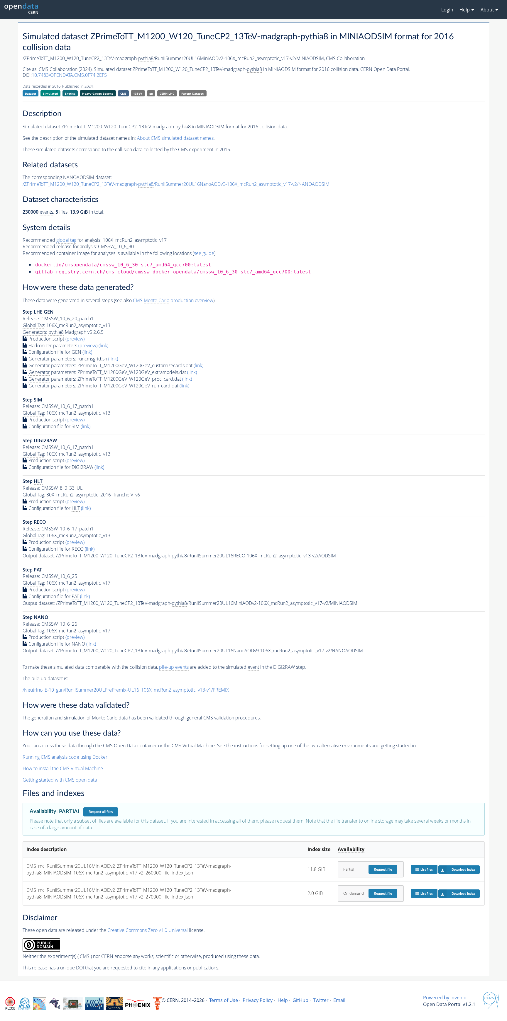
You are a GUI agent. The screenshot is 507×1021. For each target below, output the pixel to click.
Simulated (50, 93)
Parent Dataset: (192, 93)
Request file (383, 869)
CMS (123, 93)
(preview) (74, 339)
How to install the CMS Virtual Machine (63, 768)
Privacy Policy (258, 1000)
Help (283, 1000)
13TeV (137, 93)
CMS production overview (173, 300)
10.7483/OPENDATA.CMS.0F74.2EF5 (69, 75)
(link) (103, 345)
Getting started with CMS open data (60, 780)
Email (339, 1000)
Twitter (321, 1000)
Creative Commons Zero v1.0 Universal (147, 930)
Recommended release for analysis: (60, 246)
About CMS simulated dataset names (175, 138)
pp (151, 93)
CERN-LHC (167, 93)
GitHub (300, 1000)
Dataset (30, 93)
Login (447, 9)
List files (426, 869)
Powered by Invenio (445, 997)
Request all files (101, 812)
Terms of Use (223, 1000)
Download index (463, 869)
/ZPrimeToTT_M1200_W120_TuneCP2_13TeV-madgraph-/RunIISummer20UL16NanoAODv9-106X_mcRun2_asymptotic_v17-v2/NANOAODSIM (176, 184)
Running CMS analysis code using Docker (65, 757)
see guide (204, 253)
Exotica (70, 93)
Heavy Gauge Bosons (97, 93)
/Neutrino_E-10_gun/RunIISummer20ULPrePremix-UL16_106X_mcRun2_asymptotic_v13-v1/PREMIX (126, 690)
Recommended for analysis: (62, 240)
